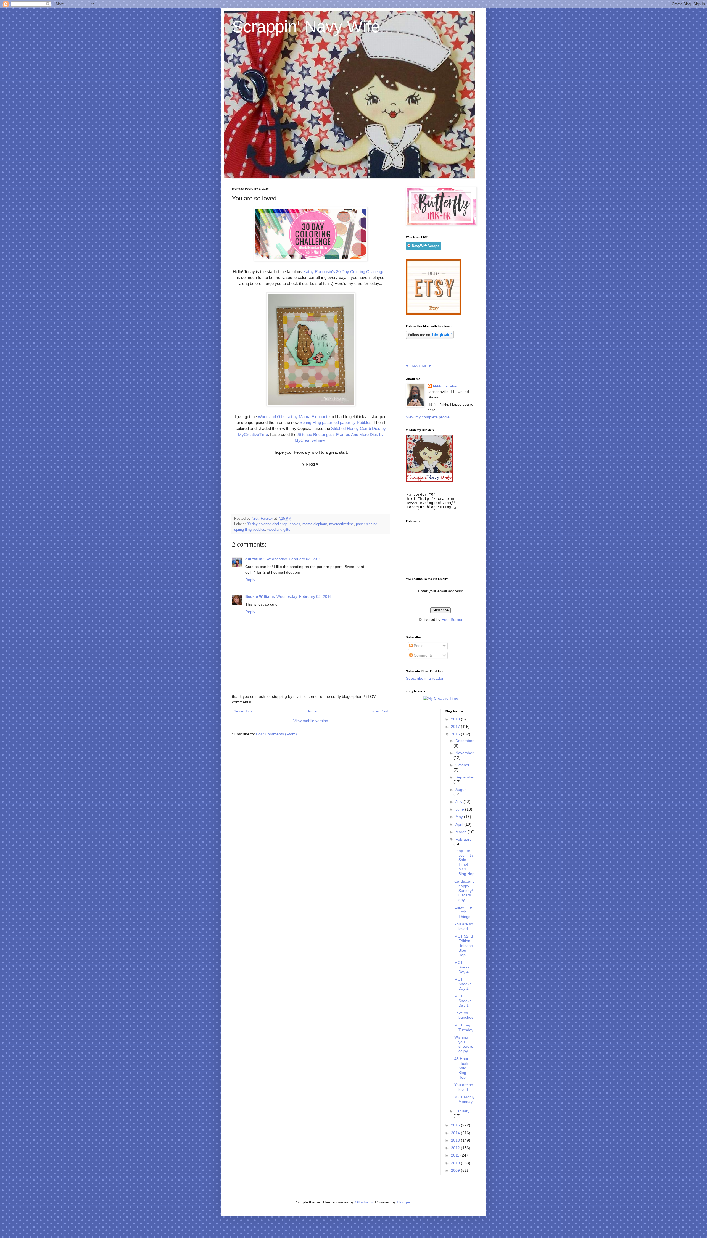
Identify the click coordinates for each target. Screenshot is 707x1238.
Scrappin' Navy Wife (306, 26)
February (463, 839)
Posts (418, 645)
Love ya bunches (463, 1015)
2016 (456, 734)
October (462, 765)
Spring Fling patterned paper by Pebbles (335, 422)
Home (311, 711)
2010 (456, 1163)
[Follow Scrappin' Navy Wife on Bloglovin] (430, 337)
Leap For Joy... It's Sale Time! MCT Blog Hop (464, 862)
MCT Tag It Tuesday (464, 1027)
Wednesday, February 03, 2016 (293, 559)
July (459, 801)
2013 (456, 1140)
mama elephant (314, 524)
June (460, 809)
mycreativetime (341, 524)
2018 (456, 719)
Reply (250, 579)
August (461, 789)
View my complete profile (428, 417)
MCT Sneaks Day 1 (462, 1001)
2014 (456, 1133)
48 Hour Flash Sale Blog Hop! (461, 1068)
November (464, 753)
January (462, 1111)
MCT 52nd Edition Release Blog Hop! (463, 945)
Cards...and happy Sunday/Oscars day (464, 890)
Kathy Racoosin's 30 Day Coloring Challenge (343, 271)
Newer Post (243, 711)
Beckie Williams (260, 596)
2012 (456, 1147)
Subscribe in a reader (425, 678)
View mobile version (310, 721)
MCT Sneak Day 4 (461, 967)
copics (295, 524)
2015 (456, 1125)
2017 (456, 726)
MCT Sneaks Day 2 (462, 984)
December (464, 740)
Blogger (403, 1202)
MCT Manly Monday (464, 1099)
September (465, 777)
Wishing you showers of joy (463, 1044)
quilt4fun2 (255, 559)
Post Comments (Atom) (276, 734)
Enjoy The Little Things (463, 912)
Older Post (379, 711)
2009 (456, 1170)
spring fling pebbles (249, 530)
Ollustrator (364, 1202)
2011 (455, 1155)
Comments (423, 655)
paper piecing (366, 524)
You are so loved (463, 926)
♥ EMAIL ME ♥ (418, 366)
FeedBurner (452, 619)
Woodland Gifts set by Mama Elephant (292, 416)
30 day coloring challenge (267, 524)
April (459, 824)
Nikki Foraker (445, 386)
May (459, 816)
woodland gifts (278, 530)
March (461, 832)
